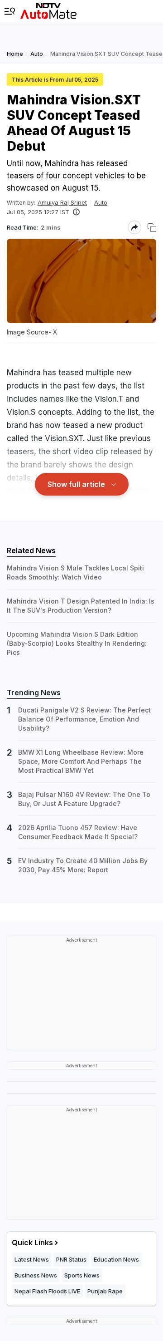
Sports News (82, 1275)
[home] (48, 11)
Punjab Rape (105, 1291)
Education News (116, 1259)
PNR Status (71, 1259)
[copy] (152, 227)
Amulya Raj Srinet (62, 202)
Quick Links (32, 1242)
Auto (100, 202)
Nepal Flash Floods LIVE (47, 1291)
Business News (35, 1275)
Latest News (31, 1259)
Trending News (34, 692)
